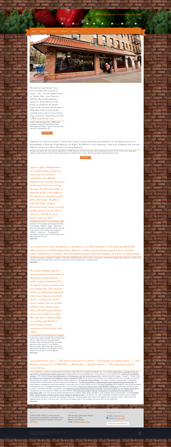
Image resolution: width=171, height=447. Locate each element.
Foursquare (121, 418)
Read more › (47, 133)
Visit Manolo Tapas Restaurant (117, 423)
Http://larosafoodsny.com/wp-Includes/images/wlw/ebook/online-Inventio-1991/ (108, 382)
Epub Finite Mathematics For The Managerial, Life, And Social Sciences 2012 (74, 376)
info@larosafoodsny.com (81, 422)
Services (54, 31)
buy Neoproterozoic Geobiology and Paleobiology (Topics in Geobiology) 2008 (56, 378)
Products (43, 31)
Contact (74, 31)
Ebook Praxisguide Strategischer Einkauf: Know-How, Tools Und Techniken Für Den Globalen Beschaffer (102, 388)
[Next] (139, 58)
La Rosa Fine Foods (47, 432)
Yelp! (122, 416)
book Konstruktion (107, 384)
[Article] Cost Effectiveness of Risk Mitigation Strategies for (98, 386)
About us (64, 31)
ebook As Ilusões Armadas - (90, 380)
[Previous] (32, 58)
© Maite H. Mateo (44, 434)
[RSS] (140, 433)
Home (34, 31)
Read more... (34, 422)
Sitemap (3, 439)
